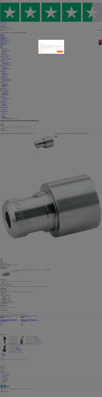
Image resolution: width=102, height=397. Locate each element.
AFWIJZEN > (61, 42)
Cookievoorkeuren (42, 51)
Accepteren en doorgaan (60, 51)
